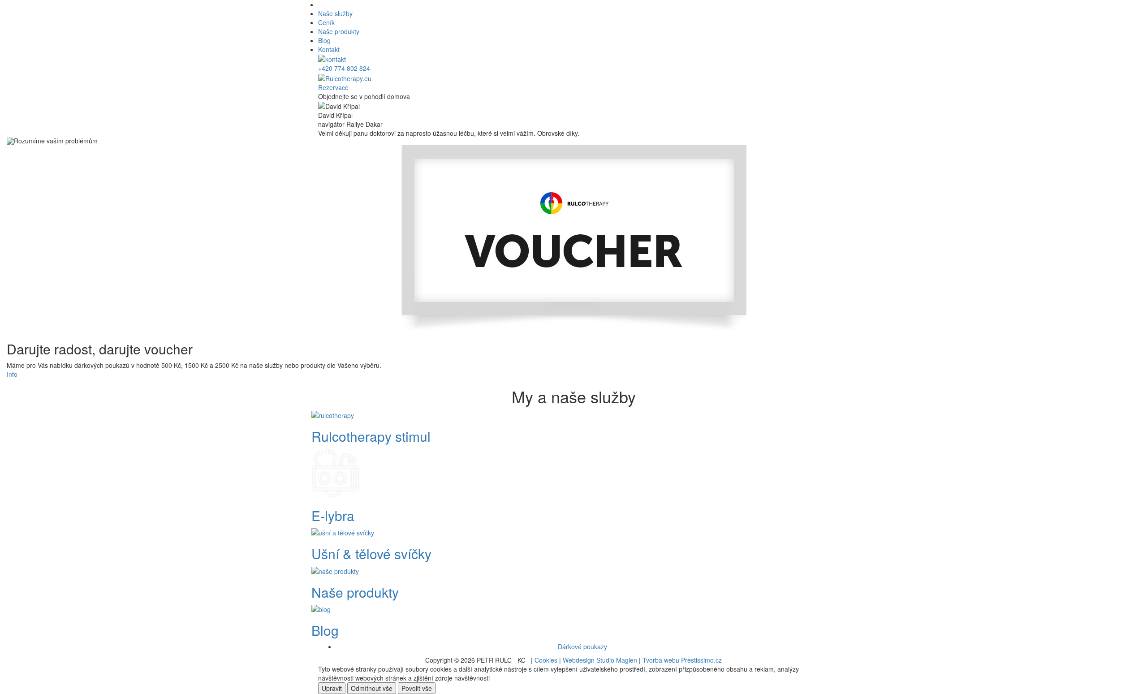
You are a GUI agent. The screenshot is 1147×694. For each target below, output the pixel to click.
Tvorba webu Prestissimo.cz (682, 659)
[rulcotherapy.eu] (344, 77)
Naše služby (335, 13)
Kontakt (329, 49)
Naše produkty (338, 31)
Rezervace (333, 87)
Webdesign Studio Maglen (600, 659)
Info (12, 374)
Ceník (326, 22)
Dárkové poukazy (582, 646)
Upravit (332, 688)
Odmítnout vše (371, 688)
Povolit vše (416, 688)
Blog (324, 40)
